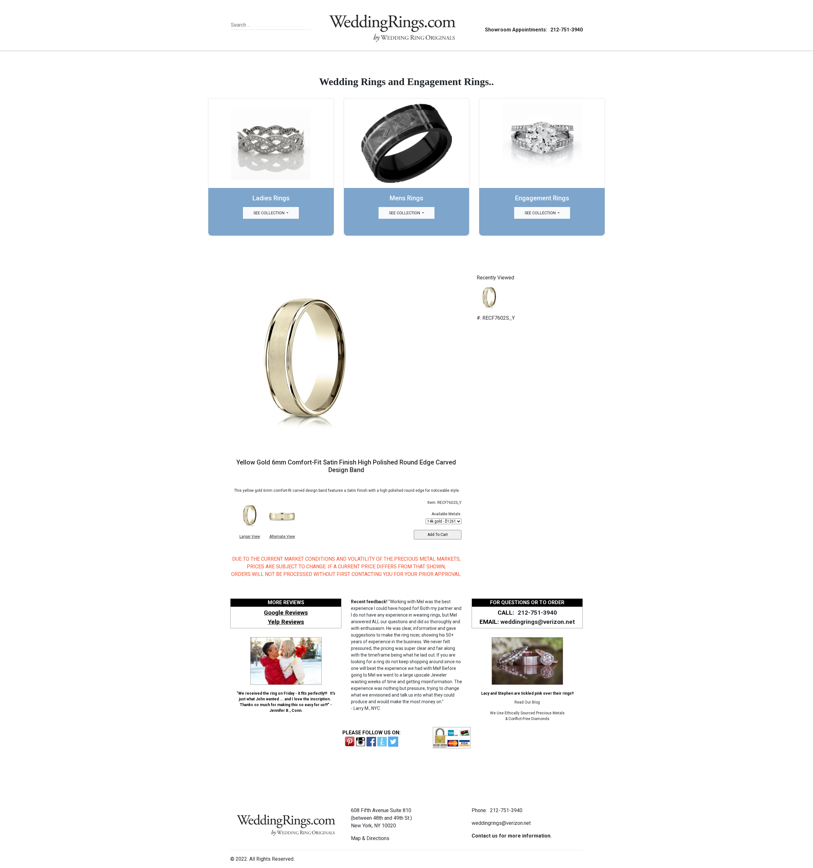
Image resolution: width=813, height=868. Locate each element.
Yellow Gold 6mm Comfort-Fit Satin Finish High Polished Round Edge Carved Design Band (346, 466)
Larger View (249, 536)
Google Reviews (286, 612)
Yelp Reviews (286, 621)
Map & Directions (370, 838)
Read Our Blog (527, 702)
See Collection (269, 212)
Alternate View (282, 536)
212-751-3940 (566, 30)
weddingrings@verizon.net (538, 621)
